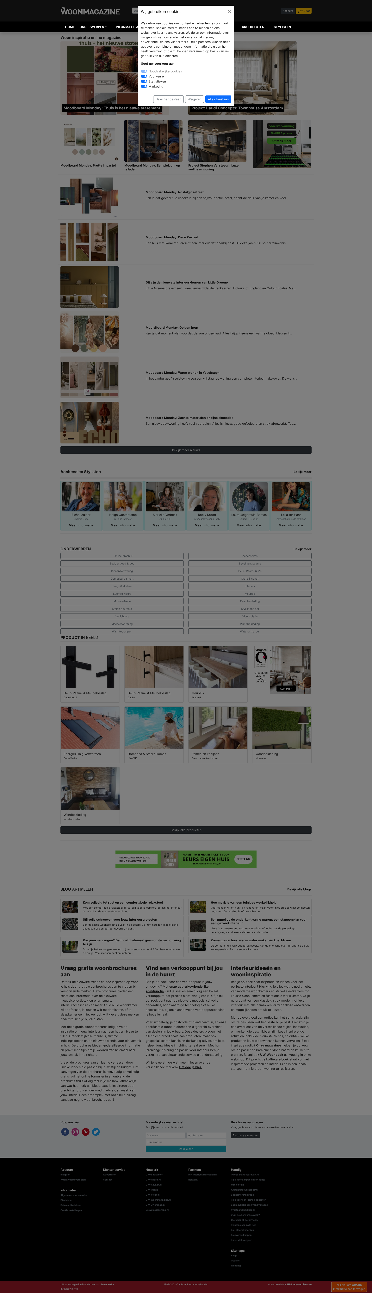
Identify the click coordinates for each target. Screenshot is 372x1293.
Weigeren (194, 99)
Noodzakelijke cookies (165, 71)
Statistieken (157, 81)
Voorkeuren (157, 76)
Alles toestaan (218, 99)
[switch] (144, 76)
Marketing (156, 86)
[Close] (229, 12)
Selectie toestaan (168, 99)
